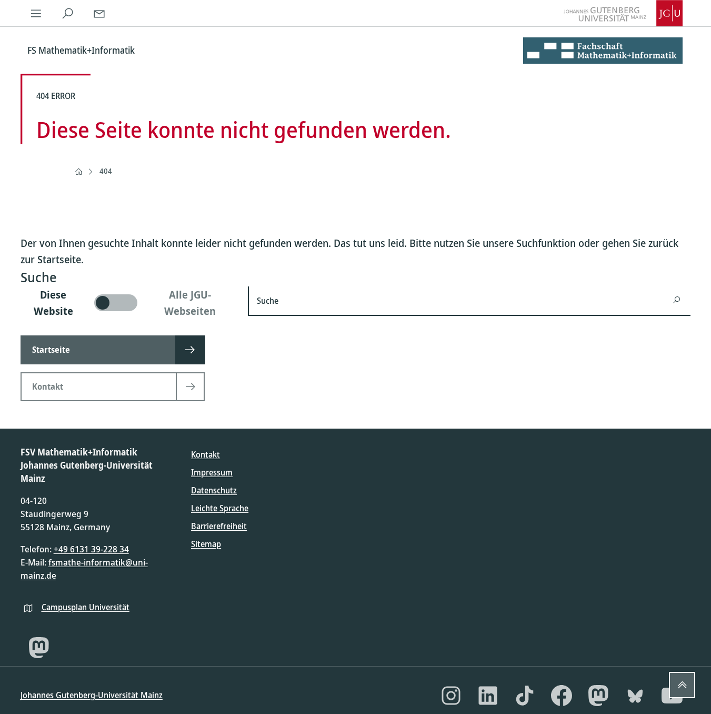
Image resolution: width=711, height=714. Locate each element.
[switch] (128, 302)
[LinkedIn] (487, 695)
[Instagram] (451, 695)
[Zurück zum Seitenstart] (682, 685)
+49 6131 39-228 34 (91, 549)
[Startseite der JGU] (623, 13)
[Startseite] (78, 171)
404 (105, 171)
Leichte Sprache (219, 508)
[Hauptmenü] (36, 13)
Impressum (212, 472)
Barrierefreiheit (219, 526)
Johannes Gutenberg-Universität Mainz (92, 695)
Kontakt (205, 454)
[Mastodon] (38, 647)
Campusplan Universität (85, 607)
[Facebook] (561, 695)
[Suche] (68, 13)
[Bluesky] (635, 695)
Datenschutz (214, 490)
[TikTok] (524, 695)
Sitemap (206, 544)
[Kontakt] (99, 13)
